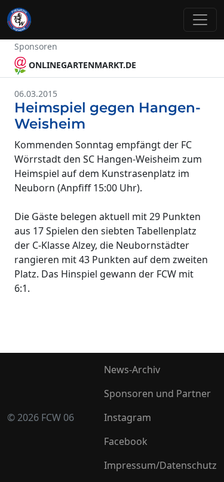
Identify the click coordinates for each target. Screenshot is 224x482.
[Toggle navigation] (200, 20)
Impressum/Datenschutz (160, 465)
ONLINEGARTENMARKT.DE (81, 65)
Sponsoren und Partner (157, 393)
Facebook (126, 441)
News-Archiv (132, 369)
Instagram (127, 417)
